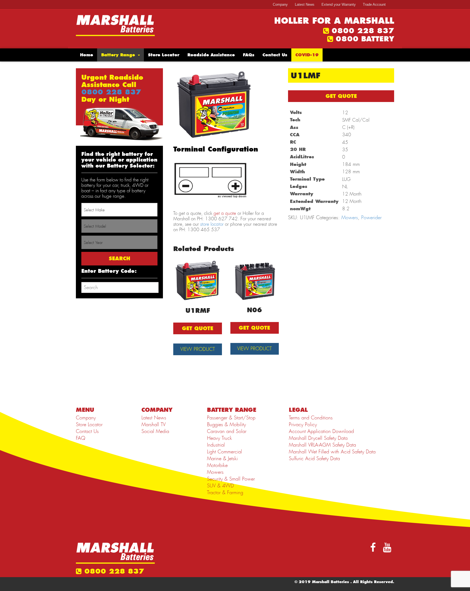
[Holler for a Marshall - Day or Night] (115, 25)
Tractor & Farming (225, 493)
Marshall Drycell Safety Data (318, 438)
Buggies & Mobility (226, 425)
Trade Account (374, 4)
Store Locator (163, 54)
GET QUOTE (341, 96)
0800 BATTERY (365, 39)
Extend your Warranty (338, 4)
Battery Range (118, 54)
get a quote (225, 213)
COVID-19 (307, 54)
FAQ (80, 438)
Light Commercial (224, 452)
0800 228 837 (363, 30)
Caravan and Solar (226, 431)
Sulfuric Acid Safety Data (314, 459)
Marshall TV (153, 425)
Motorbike (217, 465)
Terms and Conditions (311, 418)
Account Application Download (321, 431)
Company (280, 4)
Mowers (349, 218)
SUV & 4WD (220, 486)
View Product (197, 349)
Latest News (304, 4)
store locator (212, 224)
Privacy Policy (303, 425)
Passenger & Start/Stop (231, 418)
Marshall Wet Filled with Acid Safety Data (332, 452)
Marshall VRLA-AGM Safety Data (322, 445)
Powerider (371, 218)
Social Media (155, 431)
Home (86, 54)
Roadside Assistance (211, 54)
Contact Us (274, 54)
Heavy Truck (219, 438)
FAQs (248, 54)
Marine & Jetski (222, 459)
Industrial (216, 445)
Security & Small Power (231, 479)
